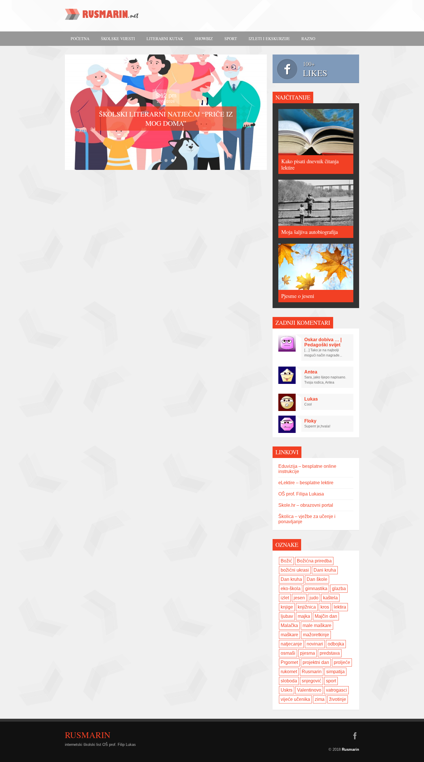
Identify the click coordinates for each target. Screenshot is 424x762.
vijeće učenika (295, 699)
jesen (299, 597)
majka (304, 616)
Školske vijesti (118, 38)
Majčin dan (326, 616)
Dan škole (317, 579)
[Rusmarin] (102, 16)
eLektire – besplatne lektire (305, 482)
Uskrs (286, 690)
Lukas (311, 399)
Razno (308, 38)
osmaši (288, 653)
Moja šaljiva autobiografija (309, 231)
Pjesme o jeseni (297, 295)
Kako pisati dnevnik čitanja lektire (310, 164)
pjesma (307, 653)
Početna (80, 38)
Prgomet (289, 662)
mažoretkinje (316, 634)
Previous (60, 112)
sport (331, 680)
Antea (310, 371)
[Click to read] (315, 132)
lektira (340, 607)
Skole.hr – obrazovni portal (305, 505)
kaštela (330, 597)
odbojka (336, 643)
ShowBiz (204, 38)
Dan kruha (291, 579)
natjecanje (291, 643)
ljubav (287, 616)
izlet (285, 597)
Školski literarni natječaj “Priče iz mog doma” (166, 118)
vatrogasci (336, 690)
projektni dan (316, 662)
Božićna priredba (314, 560)
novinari (315, 643)
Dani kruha (325, 570)
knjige (287, 607)
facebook (354, 735)
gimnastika (316, 588)
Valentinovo (309, 690)
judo (313, 597)
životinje (337, 699)
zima (319, 699)
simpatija (335, 671)
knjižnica (307, 607)
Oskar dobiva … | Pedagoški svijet (323, 342)
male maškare (317, 625)
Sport (230, 38)
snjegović (311, 680)
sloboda (289, 680)
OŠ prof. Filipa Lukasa (301, 493)
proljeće (342, 662)
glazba (339, 588)
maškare (289, 634)
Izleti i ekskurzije (269, 38)
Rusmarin (312, 671)
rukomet (289, 671)
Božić (286, 560)
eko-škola (291, 588)
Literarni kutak (165, 38)
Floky (310, 420)
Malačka (289, 625)
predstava (330, 653)
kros (324, 607)
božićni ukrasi (295, 570)
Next (271, 112)
